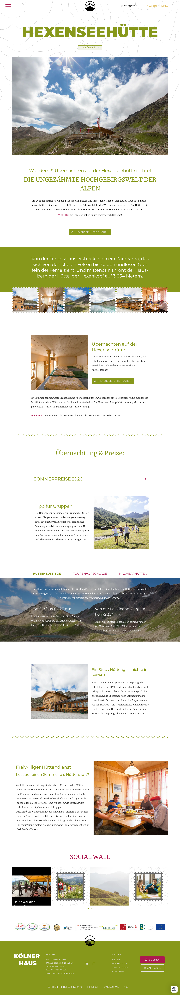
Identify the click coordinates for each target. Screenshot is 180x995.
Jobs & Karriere (120, 968)
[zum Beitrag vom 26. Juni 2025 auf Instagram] (109, 886)
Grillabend (118, 971)
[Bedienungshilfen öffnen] (174, 989)
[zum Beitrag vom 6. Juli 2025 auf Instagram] (31, 886)
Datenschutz (111, 987)
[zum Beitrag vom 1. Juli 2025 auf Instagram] (70, 886)
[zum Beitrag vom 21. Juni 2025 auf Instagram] (148, 886)
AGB (126, 987)
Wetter (116, 960)
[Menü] (15, 6)
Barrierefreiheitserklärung (65, 987)
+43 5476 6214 (61, 970)
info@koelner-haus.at (64, 973)
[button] (25, 300)
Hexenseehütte (119, 964)
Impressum (93, 987)
